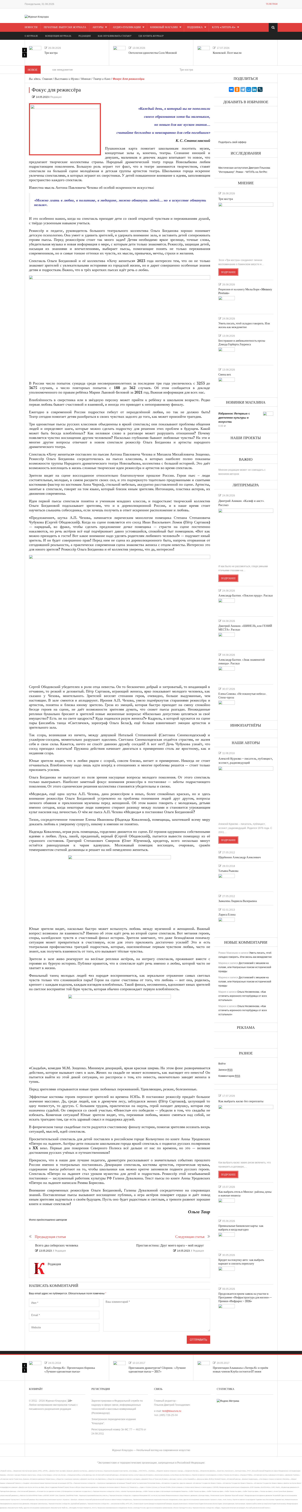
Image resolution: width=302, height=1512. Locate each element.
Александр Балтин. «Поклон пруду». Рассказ (245, 595)
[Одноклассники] (237, 89)
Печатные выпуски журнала (65, 27)
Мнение (86, 78)
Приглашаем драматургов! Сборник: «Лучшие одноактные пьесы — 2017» (157, 1369)
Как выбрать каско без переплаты (240, 1101)
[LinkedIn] (254, 89)
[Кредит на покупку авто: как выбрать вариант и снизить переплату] (226, 1273)
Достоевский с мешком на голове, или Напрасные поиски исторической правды (244, 967)
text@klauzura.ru (171, 1411)
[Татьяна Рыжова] (226, 881)
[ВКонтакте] (231, 89)
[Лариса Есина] (226, 924)
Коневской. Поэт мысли (227, 53)
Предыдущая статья (50, 1237)
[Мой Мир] (248, 89)
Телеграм (272, 4)
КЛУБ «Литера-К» (223, 27)
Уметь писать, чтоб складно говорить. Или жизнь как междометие (244, 325)
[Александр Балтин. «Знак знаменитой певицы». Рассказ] (226, 673)
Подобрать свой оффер (232, 142)
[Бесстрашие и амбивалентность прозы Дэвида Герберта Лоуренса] (226, 354)
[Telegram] (242, 89)
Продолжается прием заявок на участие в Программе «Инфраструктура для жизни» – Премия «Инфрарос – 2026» (245, 1297)
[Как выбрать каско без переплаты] (245, 1131)
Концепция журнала (58, 36)
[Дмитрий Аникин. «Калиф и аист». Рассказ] (245, 535)
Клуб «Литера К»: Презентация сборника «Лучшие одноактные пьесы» (69, 1369)
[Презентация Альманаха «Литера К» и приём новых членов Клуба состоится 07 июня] (203, 1367)
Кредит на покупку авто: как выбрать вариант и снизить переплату (241, 1261)
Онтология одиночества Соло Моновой (153, 53)
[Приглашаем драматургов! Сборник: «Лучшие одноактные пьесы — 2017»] (119, 1367)
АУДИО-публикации (127, 27)
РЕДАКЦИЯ (84, 36)
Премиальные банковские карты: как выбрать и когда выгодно (240, 1227)
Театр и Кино (101, 78)
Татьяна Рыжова (228, 871)
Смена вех (224, 374)
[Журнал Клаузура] (37, 16)
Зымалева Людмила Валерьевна (237, 901)
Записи (225, 1069)
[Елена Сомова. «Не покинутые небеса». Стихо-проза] (226, 707)
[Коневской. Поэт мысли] (203, 52)
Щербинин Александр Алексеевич (239, 857)
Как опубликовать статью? (114, 36)
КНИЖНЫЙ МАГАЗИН (164, 27)
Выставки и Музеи (67, 78)
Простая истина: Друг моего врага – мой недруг (170, 1246)
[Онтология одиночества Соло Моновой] (119, 52)
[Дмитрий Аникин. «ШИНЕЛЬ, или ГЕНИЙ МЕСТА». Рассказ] (226, 639)
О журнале (31, 36)
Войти (222, 1063)
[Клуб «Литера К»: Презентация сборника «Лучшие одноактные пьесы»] (35, 1367)
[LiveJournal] (260, 89)
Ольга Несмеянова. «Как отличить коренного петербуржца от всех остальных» (242, 996)
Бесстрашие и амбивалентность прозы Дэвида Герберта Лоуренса (241, 342)
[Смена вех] (226, 384)
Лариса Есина (226, 914)
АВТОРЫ (97, 27)
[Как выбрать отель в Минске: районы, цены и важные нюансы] (226, 1205)
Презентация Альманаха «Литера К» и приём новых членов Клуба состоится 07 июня (240, 1369)
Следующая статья (189, 1237)
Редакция (56, 97)
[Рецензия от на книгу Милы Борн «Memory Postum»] (226, 303)
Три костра (51, 53)
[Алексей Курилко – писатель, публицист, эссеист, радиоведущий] (245, 792)
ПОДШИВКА (195, 27)
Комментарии (229, 1076)
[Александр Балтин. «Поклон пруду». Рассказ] (226, 605)
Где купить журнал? (151, 36)
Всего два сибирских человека (56, 1246)
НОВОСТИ (31, 27)
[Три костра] (35, 52)
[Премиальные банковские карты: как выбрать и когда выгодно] (226, 1239)
